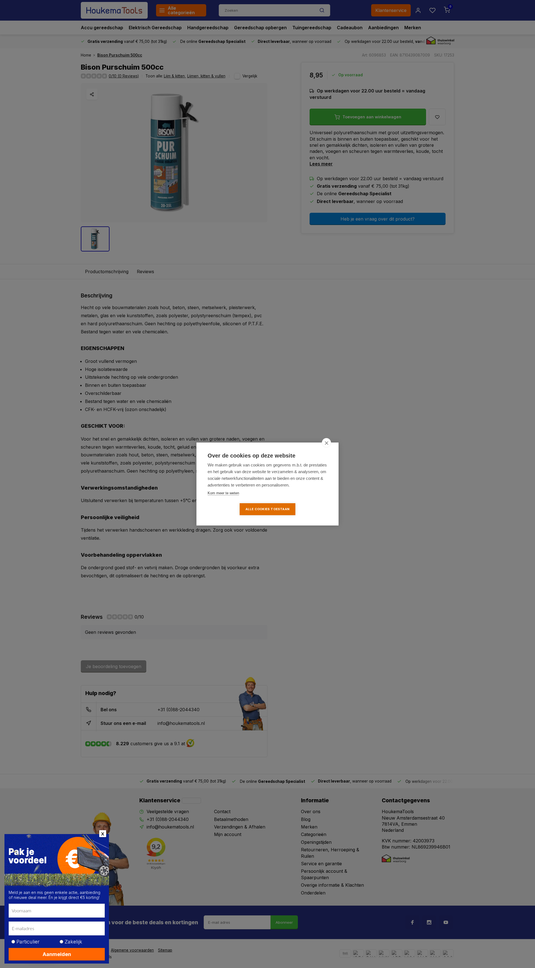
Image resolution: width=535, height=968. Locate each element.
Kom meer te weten (223, 493)
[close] (326, 443)
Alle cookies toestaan (267, 509)
